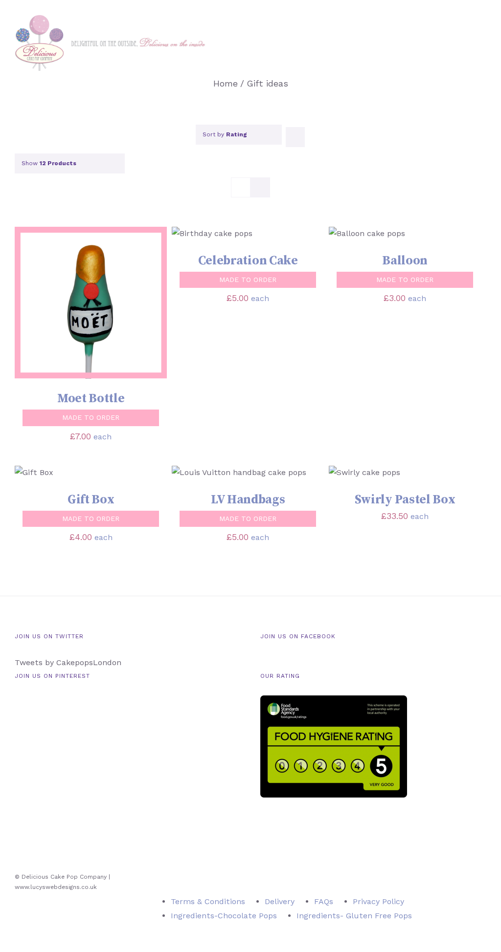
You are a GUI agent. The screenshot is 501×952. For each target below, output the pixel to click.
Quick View (132, 304)
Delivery (280, 901)
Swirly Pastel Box (405, 499)
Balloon (405, 260)
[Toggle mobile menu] (482, 39)
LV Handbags (248, 499)
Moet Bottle (91, 398)
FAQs (323, 901)
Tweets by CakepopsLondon (68, 662)
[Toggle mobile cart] (465, 39)
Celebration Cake (248, 260)
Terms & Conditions (208, 901)
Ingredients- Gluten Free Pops (354, 915)
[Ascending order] (295, 137)
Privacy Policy (378, 901)
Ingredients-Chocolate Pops (224, 915)
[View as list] (260, 187)
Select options (60, 304)
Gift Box (91, 499)
